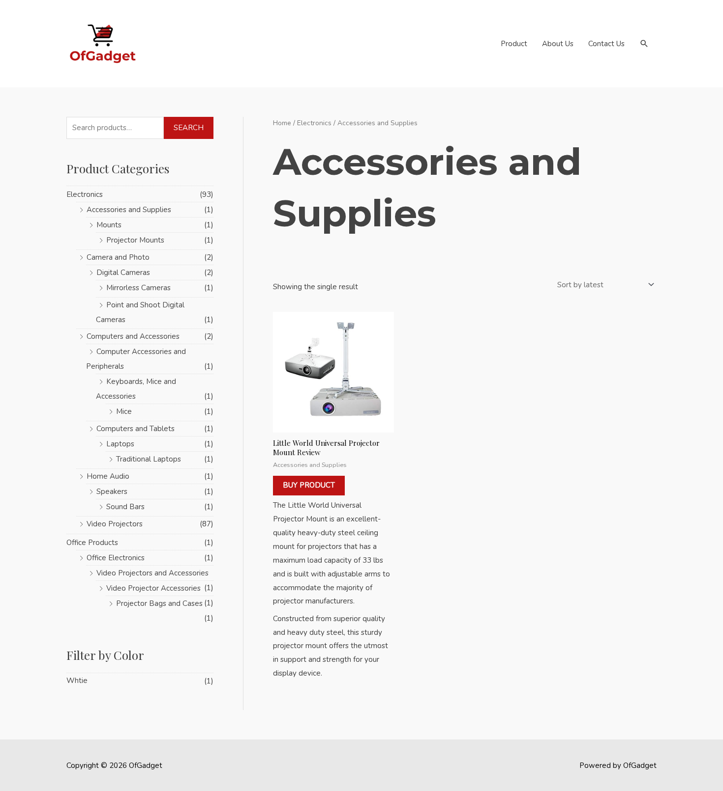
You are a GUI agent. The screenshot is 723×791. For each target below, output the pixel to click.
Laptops (120, 444)
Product (514, 44)
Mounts (108, 225)
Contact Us (606, 44)
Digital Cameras (123, 272)
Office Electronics (116, 558)
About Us (557, 44)
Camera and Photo (118, 257)
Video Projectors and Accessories (152, 573)
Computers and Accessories (133, 336)
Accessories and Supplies (129, 210)
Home (282, 123)
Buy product (309, 485)
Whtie (77, 680)
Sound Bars (125, 507)
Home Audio (108, 476)
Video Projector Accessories (153, 588)
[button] (644, 44)
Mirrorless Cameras (138, 288)
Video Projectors (115, 524)
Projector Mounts (135, 240)
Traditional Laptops (148, 459)
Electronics (84, 194)
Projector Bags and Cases (159, 603)
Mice (124, 411)
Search (189, 128)
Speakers (111, 491)
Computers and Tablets (135, 429)
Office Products (92, 542)
